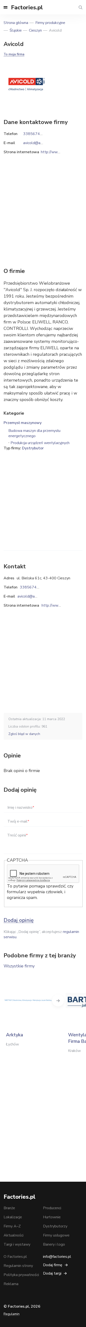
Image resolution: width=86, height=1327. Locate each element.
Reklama (11, 1284)
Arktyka (14, 1035)
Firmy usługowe (56, 1235)
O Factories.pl (15, 1256)
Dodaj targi (52, 1273)
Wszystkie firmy (19, 966)
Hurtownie (52, 1217)
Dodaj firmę (52, 1265)
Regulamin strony (18, 1265)
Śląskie (16, 30)
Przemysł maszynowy (23, 422)
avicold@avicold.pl (32, 596)
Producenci (52, 1208)
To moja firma (14, 54)
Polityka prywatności (21, 1274)
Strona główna (16, 22)
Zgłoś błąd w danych (24, 734)
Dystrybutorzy (55, 1226)
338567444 (30, 587)
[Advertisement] (43, 494)
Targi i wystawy (17, 1244)
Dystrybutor (33, 448)
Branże (9, 1208)
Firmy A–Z (12, 1226)
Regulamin (12, 1314)
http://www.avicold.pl (60, 605)
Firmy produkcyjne (50, 22)
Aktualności (13, 1235)
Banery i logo (54, 1244)
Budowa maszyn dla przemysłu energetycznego (34, 433)
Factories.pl (27, 7)
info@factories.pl (57, 1256)
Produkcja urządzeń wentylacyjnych (40, 443)
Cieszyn (35, 30)
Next (58, 1000)
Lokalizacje (13, 1217)
